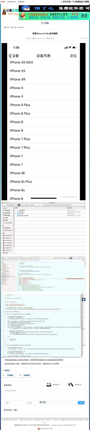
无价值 (78, 384)
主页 (7, 27)
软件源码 (20, 27)
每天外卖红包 (11, 2)
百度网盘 (10, 375)
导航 (46, 23)
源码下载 (13, 27)
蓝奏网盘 (27, 375)
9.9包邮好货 (21, 2)
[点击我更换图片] (43, 402)
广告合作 (2, 2)
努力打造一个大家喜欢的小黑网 (76, 2)
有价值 (56, 384)
